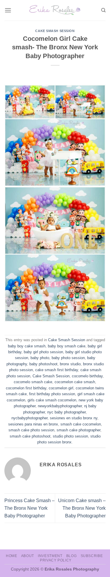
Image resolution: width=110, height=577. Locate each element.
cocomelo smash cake (33, 382)
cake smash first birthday (56, 370)
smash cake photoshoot (30, 436)
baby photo (40, 358)
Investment (50, 556)
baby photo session (68, 358)
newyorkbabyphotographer (60, 406)
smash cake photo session (31, 430)
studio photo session (70, 436)
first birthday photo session (52, 394)
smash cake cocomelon (80, 424)
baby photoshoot (43, 364)
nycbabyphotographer (29, 418)
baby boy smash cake (66, 346)
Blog (71, 556)
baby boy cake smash (26, 346)
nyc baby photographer (66, 412)
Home (11, 556)
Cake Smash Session (55, 31)
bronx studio (70, 364)
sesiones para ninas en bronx (33, 424)
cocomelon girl (61, 388)
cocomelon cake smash (75, 382)
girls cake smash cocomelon (52, 400)
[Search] (103, 10)
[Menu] (7, 10)
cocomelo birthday (87, 376)
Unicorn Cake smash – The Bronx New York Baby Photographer (82, 508)
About (27, 556)
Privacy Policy (56, 560)
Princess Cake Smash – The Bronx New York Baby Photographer (29, 508)
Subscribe (92, 556)
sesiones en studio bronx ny (73, 418)
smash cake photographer (78, 430)
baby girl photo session (43, 352)
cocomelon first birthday (26, 388)
